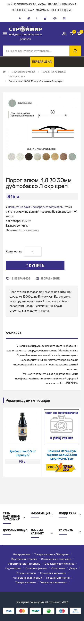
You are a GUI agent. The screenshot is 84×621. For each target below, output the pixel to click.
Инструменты (21, 554)
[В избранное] (17, 439)
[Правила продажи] (45, 18)
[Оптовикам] (54, 18)
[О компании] (36, 18)
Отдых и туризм (26, 573)
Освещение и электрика (59, 563)
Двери (73, 568)
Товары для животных (53, 582)
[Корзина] (64, 18)
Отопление (58, 568)
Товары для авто (25, 582)
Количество (14, 251)
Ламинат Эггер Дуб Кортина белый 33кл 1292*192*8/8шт (61, 455)
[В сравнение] (28, 439)
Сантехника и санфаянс (56, 559)
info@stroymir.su (68, 350)
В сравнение (50, 278)
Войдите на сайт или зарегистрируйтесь (35, 207)
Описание (13, 333)
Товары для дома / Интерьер (51, 554)
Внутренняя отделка (24, 559)
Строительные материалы (24, 563)
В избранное (21, 278)
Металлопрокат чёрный (27, 577)
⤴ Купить (35, 265)
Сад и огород (13, 568)
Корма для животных (53, 573)
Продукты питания (58, 577)
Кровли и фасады (36, 568)
